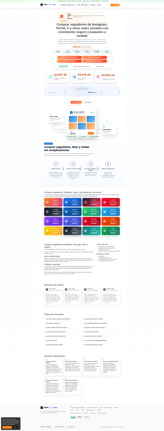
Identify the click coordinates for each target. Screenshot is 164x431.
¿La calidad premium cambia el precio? (56, 331)
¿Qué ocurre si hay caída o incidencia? (56, 336)
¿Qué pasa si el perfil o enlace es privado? (95, 327)
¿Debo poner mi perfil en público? (55, 344)
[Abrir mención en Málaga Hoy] (77, 92)
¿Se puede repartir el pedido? (92, 331)
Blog (82, 410)
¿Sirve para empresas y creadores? (93, 336)
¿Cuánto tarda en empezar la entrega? (94, 318)
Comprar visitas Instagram (105, 407)
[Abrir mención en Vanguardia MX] (50, 92)
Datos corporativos (102, 413)
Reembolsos (93, 413)
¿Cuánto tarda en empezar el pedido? (94, 344)
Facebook (71, 4)
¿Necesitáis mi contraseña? (53, 323)
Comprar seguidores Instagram (69, 57)
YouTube (85, 4)
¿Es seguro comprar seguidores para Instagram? (58, 318)
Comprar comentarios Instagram (94, 61)
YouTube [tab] (77, 52)
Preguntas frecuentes (90, 410)
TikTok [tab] (68, 52)
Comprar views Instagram (69, 61)
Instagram (63, 4)
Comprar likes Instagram (94, 57)
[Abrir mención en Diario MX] (64, 92)
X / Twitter (93, 4)
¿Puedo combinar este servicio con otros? (57, 327)
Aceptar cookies (7, 427)
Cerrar (15, 427)
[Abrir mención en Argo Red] (104, 92)
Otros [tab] (107, 52)
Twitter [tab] (87, 52)
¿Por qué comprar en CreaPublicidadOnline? (95, 340)
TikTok (78, 4)
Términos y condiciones (75, 413)
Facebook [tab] (97, 52)
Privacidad (85, 413)
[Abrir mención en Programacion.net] (90, 92)
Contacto (99, 410)
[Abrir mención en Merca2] (117, 92)
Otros (99, 4)
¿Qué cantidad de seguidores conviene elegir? (96, 323)
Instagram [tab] (58, 52)
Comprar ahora (76, 102)
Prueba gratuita (87, 102)
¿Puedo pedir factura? (52, 340)
